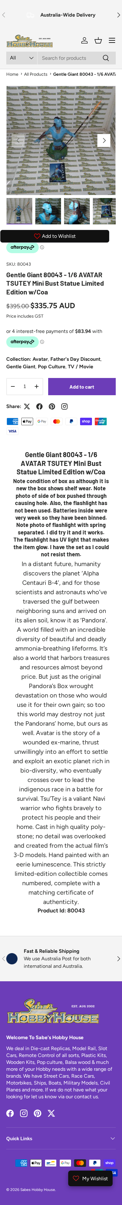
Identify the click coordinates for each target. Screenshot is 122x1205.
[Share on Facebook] (39, 406)
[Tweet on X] (27, 406)
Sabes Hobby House (37, 1189)
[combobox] (61, 58)
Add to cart (81, 387)
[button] (98, 40)
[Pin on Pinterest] (52, 406)
